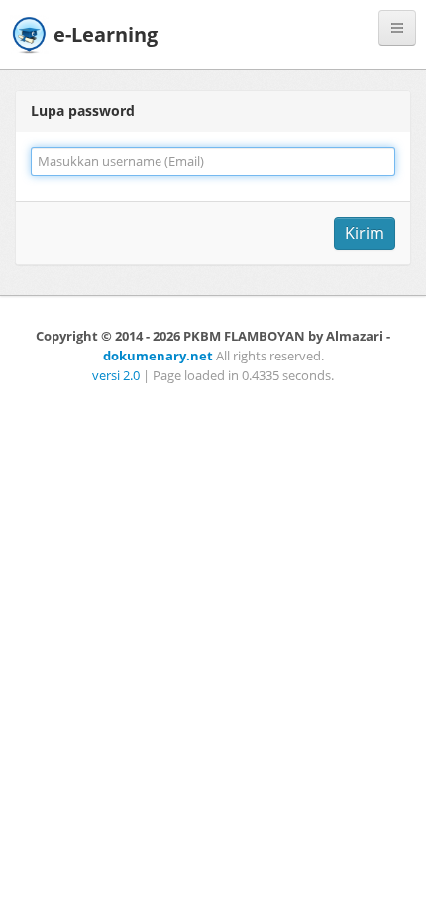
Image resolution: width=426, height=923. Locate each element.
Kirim (364, 233)
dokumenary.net (158, 355)
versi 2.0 (116, 375)
